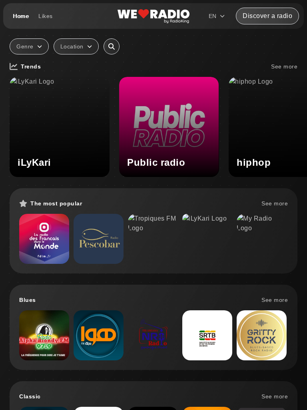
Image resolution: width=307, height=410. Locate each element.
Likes (45, 16)
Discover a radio (267, 15)
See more (284, 66)
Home (21, 16)
